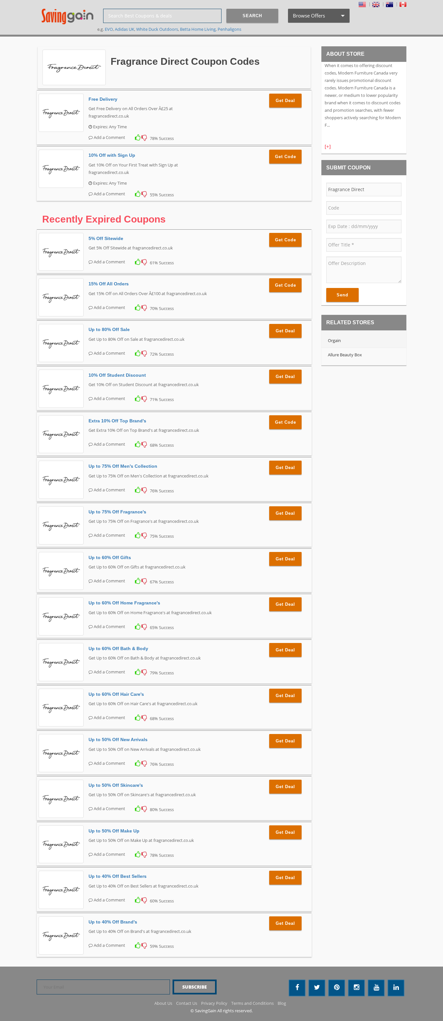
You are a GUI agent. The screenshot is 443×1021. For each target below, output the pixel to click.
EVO (109, 29)
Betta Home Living (198, 29)
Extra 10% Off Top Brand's (117, 420)
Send (342, 295)
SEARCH (252, 15)
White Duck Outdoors (157, 29)
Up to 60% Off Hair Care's (116, 694)
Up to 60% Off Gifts (110, 557)
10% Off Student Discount (117, 375)
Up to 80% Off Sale (109, 329)
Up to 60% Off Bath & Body (118, 648)
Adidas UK (124, 29)
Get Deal (285, 100)
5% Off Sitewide (106, 238)
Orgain (334, 340)
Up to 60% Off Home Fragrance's (124, 602)
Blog (282, 1003)
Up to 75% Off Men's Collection (123, 466)
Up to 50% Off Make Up (114, 830)
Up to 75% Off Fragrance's (117, 511)
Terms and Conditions (252, 1003)
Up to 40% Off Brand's (113, 921)
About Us (163, 1003)
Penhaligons (229, 29)
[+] (328, 146)
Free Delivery (103, 99)
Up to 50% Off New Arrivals (118, 739)
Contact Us (186, 1003)
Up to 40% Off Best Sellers (118, 876)
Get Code (285, 156)
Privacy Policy (214, 1003)
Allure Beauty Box (345, 355)
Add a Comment (109, 137)
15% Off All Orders (109, 283)
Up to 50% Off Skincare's (116, 785)
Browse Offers (318, 17)
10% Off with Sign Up (112, 155)
